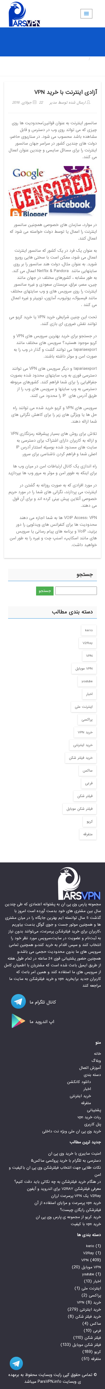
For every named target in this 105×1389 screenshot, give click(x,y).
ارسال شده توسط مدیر (68, 103)
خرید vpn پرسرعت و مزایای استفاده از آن (67, 1203)
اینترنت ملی (84, 706)
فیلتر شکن (85, 796)
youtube (87, 681)
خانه (97, 59)
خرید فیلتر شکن (81, 757)
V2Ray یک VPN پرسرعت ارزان (76, 1196)
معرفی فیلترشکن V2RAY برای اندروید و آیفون (64, 1189)
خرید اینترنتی (83, 745)
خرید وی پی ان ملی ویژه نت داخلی (71, 1131)
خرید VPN (85, 732)
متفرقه (88, 834)
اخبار (89, 694)
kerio (89, 630)
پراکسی (87, 719)
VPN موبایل (84, 668)
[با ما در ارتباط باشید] (13, 1363)
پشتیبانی (94, 1110)
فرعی (89, 783)
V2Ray (88, 643)
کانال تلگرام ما (42, 1002)
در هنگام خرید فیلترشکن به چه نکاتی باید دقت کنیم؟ (57, 1182)
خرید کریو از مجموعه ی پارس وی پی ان (68, 1217)
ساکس (88, 770)
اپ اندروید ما (41, 1021)
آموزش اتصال (90, 1068)
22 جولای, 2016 (27, 103)
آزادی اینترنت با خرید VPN (65, 92)
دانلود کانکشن (79, 1082)
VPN (89, 655)
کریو (90, 821)
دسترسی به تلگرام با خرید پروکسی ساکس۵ (66, 1161)
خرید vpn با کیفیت (86, 1224)
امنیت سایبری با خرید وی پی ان (74, 1154)
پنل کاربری (92, 1124)
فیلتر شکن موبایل (79, 808)
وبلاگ (96, 1061)
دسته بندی (92, 1075)
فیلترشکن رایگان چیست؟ (80, 1210)
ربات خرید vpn (89, 1117)
